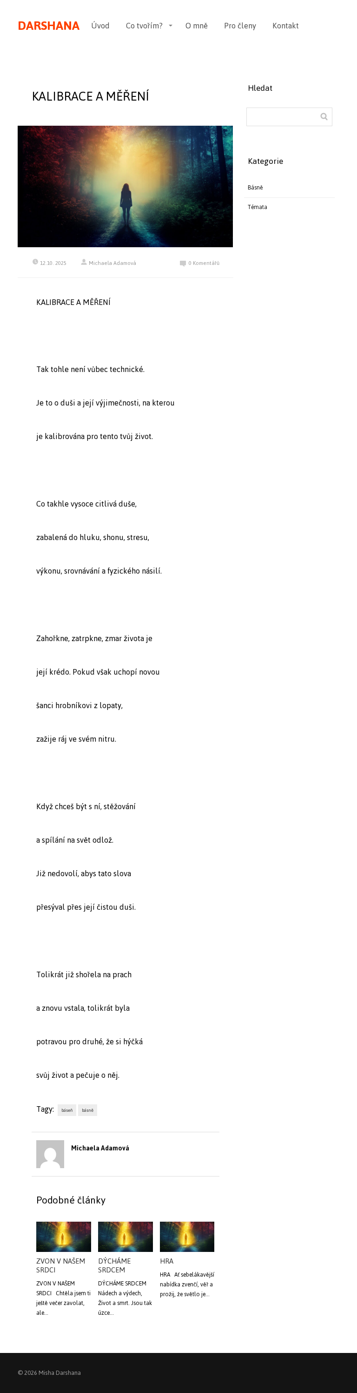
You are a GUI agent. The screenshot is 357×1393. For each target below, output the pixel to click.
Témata (257, 207)
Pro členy (240, 25)
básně (87, 1110)
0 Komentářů (204, 263)
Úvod (100, 25)
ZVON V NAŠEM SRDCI (60, 1265)
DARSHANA (48, 26)
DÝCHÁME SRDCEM (114, 1265)
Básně (255, 187)
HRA (166, 1261)
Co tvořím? (144, 25)
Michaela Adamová (112, 263)
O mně (196, 25)
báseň (67, 1110)
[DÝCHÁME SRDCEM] (125, 1237)
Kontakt (285, 25)
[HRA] (187, 1237)
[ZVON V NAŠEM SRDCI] (63, 1237)
